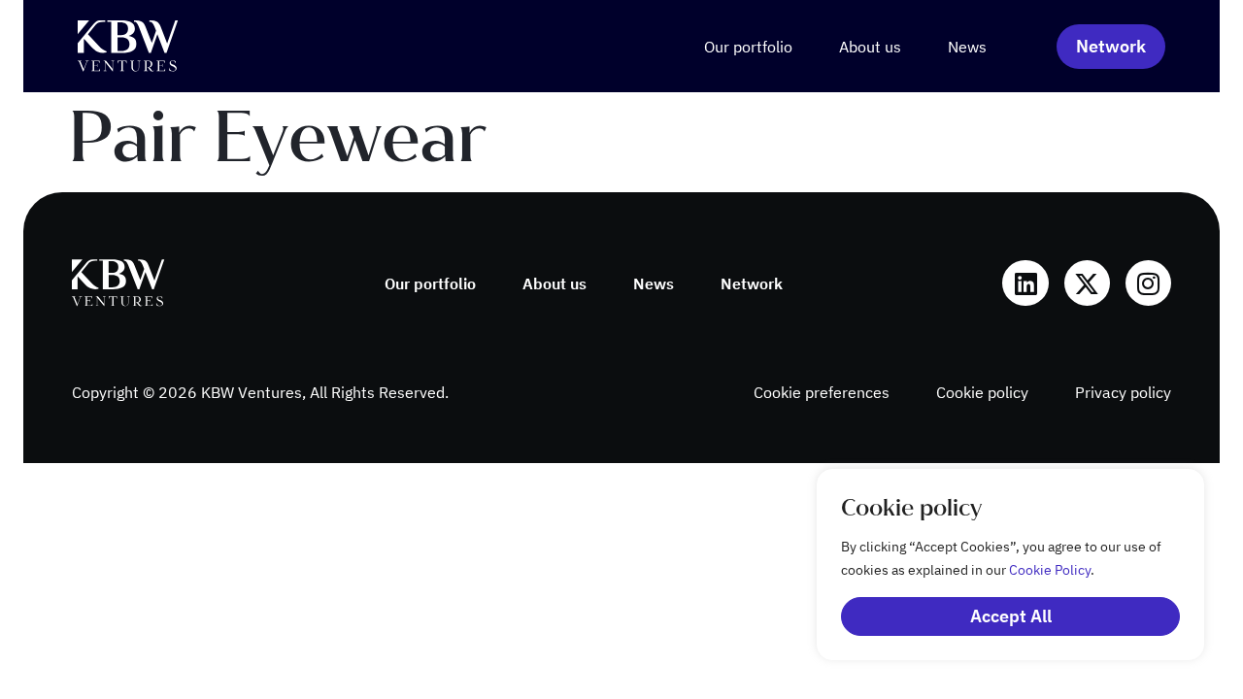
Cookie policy (982, 392)
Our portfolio (748, 46)
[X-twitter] (1087, 283)
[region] (990, 564)
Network (752, 283)
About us (870, 46)
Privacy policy (1123, 392)
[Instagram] (1148, 283)
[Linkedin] (1025, 283)
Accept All (1011, 616)
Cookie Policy (1050, 570)
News (967, 46)
